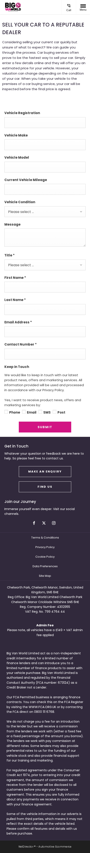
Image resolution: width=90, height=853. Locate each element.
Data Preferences (45, 566)
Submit (45, 427)
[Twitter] (44, 523)
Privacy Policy (45, 547)
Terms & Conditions (45, 537)
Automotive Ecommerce (54, 846)
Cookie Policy (45, 557)
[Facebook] (34, 523)
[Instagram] (53, 523)
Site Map (45, 576)
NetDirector (26, 846)
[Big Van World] (13, 7)
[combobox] (45, 211)
